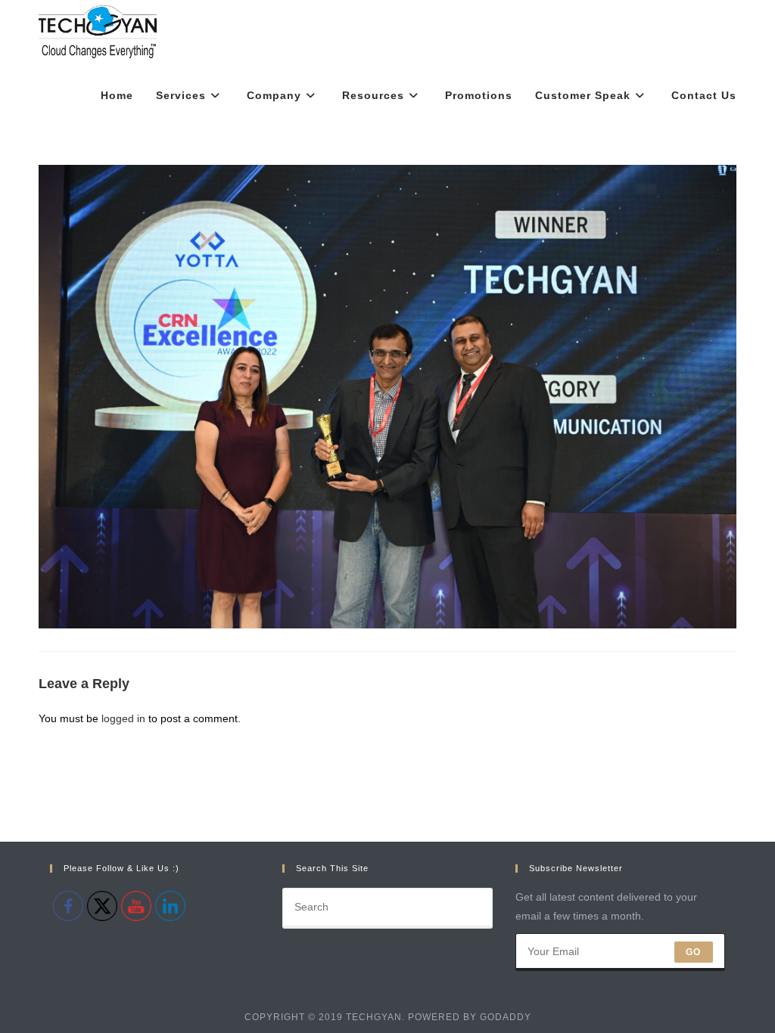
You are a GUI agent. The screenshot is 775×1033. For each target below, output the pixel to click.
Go (693, 952)
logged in (123, 718)
